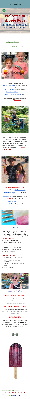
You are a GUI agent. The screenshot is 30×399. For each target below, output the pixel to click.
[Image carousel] (15, 361)
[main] (15, 21)
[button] (3, 396)
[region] (15, 4)
